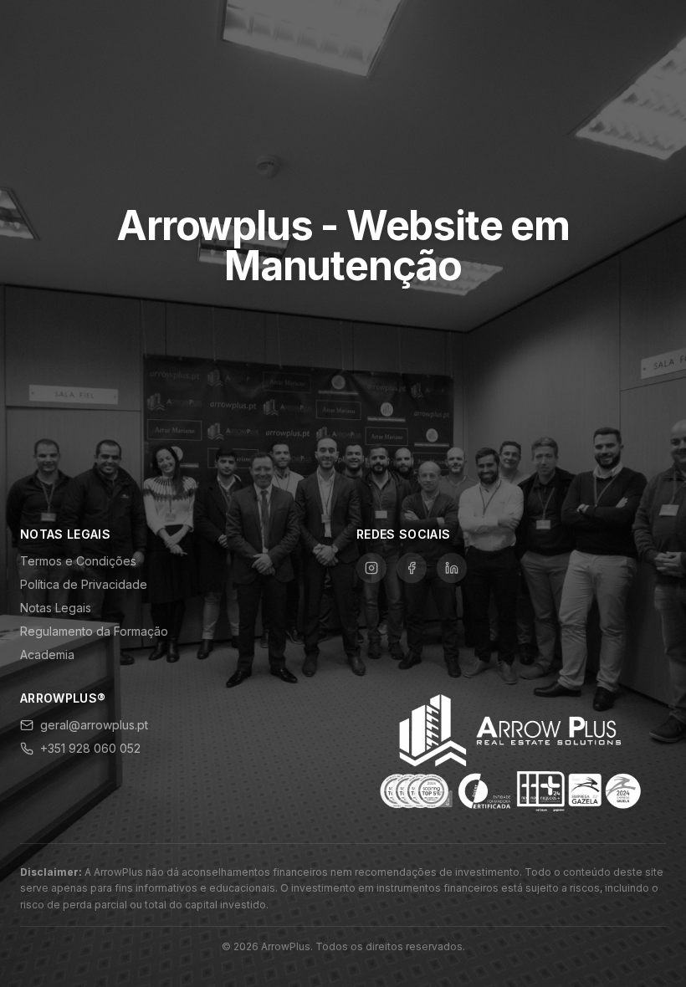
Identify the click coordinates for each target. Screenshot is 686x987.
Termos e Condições (78, 561)
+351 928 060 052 (90, 748)
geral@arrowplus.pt (94, 725)
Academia (47, 654)
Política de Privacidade (83, 584)
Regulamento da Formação (94, 631)
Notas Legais (55, 608)
